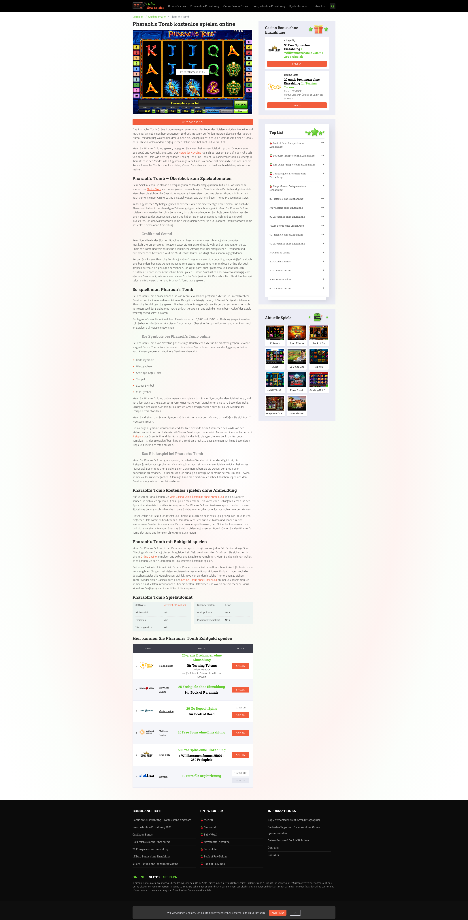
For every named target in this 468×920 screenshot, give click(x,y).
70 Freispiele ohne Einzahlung (151, 849)
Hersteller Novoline (190, 152)
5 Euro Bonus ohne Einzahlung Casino (155, 864)
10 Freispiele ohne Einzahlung (286, 207)
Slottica (163, 776)
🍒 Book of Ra (208, 849)
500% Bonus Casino (279, 288)
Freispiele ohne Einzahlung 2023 (152, 827)
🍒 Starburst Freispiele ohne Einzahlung (291, 155)
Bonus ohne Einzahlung (204, 6)
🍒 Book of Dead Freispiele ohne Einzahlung (287, 144)
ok (295, 912)
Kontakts (273, 855)
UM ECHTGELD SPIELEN (192, 122)
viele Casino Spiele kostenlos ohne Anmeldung (197, 496)
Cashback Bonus (143, 834)
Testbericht (240, 707)
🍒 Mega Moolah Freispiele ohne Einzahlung (287, 188)
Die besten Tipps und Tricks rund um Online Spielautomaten (294, 830)
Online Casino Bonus (235, 6)
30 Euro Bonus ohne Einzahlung (287, 216)
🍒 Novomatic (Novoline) (215, 842)
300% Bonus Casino (279, 270)
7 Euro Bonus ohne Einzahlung (286, 225)
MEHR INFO (278, 912)
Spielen (240, 665)
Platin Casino (166, 711)
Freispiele (138, 436)
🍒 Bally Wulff (208, 834)
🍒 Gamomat (208, 827)
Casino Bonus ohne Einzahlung (199, 579)
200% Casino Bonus (279, 261)
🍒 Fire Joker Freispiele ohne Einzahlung (292, 164)
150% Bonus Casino (279, 252)
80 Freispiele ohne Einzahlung (286, 198)
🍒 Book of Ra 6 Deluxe (213, 856)
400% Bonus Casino (280, 279)
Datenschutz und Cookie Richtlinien (289, 840)
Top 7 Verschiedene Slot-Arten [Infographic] (294, 820)
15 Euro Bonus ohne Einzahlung (152, 856)
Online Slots (154, 189)
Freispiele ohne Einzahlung (268, 6)
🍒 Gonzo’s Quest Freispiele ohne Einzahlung (287, 175)
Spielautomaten (298, 6)
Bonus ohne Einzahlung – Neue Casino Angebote (162, 820)
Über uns (273, 847)
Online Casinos (177, 6)
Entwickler (319, 6)
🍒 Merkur (206, 820)
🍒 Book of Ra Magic (212, 864)
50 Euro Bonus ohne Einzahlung (287, 243)
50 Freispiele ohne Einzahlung (286, 234)
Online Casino (149, 556)
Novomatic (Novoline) (174, 604)
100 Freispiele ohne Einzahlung (151, 842)
